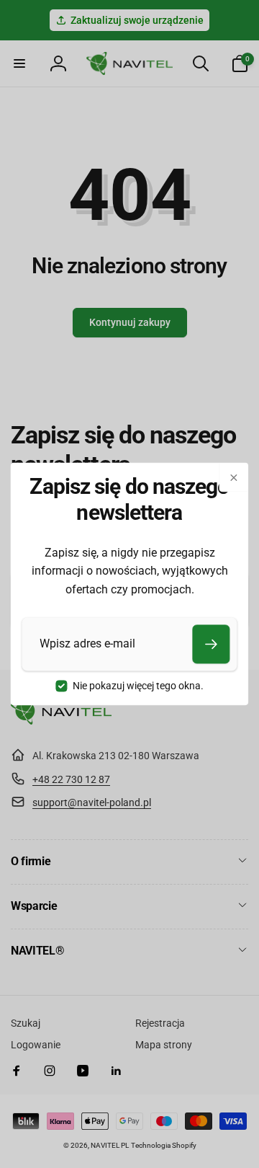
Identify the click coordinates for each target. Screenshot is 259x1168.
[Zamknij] (233, 477)
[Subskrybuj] (211, 643)
